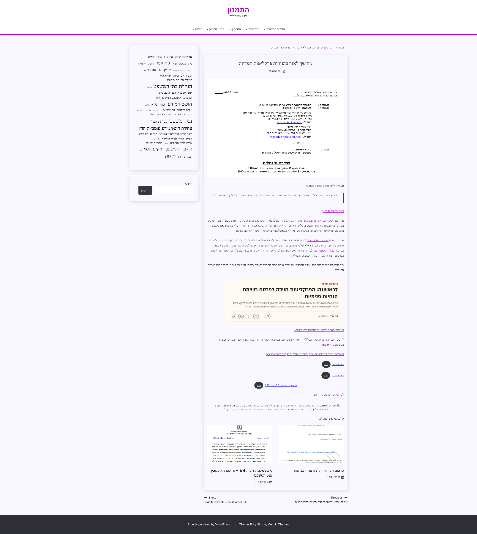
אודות (198, 29)
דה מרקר (142, 63)
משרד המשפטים (183, 114)
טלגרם (147, 105)
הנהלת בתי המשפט (172, 86)
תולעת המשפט (178, 149)
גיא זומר (301, 405)
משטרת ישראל (144, 110)
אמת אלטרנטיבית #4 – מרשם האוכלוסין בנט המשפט (241, 473)
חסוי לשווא (158, 104)
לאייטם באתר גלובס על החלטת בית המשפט (319, 330)
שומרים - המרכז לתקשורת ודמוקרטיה (177, 138)
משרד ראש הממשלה (160, 114)
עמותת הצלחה (157, 121)
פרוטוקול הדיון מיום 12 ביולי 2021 (281, 385)
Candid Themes (278, 524)
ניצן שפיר (252, 405)
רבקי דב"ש (144, 134)
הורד (326, 364)
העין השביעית (167, 92)
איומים (168, 56)
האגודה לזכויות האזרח (182, 70)
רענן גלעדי (226, 409)
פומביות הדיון (149, 128)
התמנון (238, 10)
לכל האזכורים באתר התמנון (328, 394)
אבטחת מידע (183, 57)
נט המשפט (180, 120)
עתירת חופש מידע (318, 240)
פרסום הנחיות (259, 409)
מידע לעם (156, 110)
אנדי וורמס (155, 57)
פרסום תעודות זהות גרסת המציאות (319, 470)
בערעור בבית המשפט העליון (328, 250)
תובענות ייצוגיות (154, 143)
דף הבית (343, 47)
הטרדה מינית (165, 75)
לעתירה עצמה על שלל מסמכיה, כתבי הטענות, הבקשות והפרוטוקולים (305, 354)
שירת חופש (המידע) (181, 143)
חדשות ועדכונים (275, 29)
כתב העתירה (338, 364)
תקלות (170, 156)
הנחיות (285, 405)
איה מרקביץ (313, 405)
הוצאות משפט (150, 69)
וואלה (158, 98)
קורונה (153, 133)
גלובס (293, 405)
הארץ (168, 70)
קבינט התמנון (216, 29)
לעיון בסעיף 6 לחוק (333, 211)
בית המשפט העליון (182, 63)
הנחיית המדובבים (316, 220)
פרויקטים (253, 29)
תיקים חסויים (151, 149)
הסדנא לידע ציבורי (185, 93)
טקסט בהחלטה (184, 109)
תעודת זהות (185, 156)
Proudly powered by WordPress (209, 524)
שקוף (166, 143)
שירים (157, 138)
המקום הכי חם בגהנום (179, 80)
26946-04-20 (328, 405)
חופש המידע (180, 104)
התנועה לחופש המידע (269, 405)
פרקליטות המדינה (242, 409)
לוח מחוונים (169, 109)
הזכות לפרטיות (182, 75)
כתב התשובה (338, 375)
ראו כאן (326, 344)
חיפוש (188, 183)
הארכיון (236, 29)
